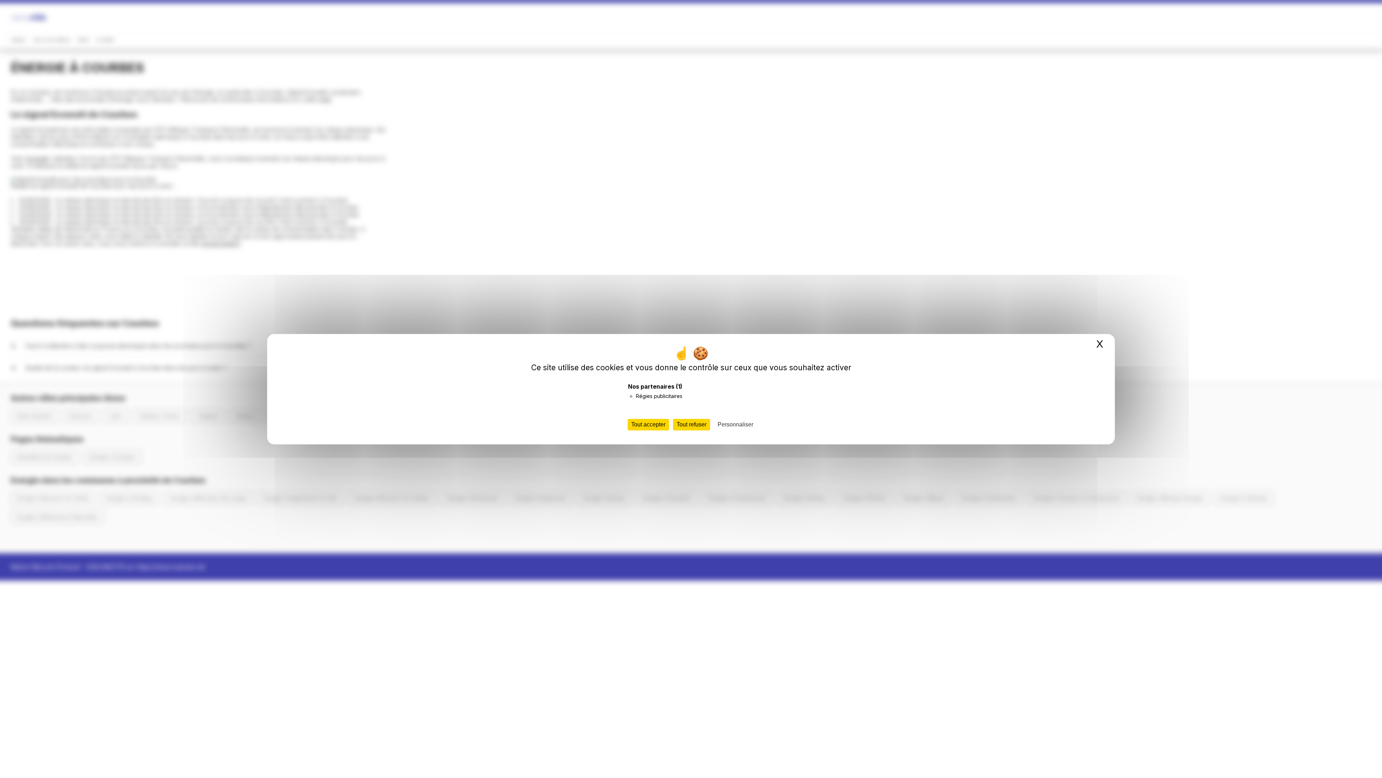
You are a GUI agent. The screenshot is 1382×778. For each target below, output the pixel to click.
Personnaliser (735, 424)
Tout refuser (691, 424)
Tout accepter (648, 424)
